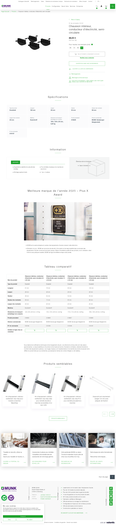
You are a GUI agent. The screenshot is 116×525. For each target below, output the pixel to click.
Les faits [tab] (15, 162)
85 (78, 47)
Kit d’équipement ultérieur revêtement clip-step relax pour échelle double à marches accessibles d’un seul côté (43, 401)
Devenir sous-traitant (72, 522)
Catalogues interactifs (23, 1)
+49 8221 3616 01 (46, 495)
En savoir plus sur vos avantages (72, 513)
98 (82, 47)
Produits (48, 6)
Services (72, 6)
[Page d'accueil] (5, 6)
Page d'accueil (5, 11)
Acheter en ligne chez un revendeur (87, 63)
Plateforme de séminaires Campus (54, 1)
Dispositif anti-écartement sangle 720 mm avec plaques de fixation (101, 399)
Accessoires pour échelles (39, 462)
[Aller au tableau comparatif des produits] (92, 44)
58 (70, 47)
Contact (90, 1)
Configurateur (56, 6)
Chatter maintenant (46, 498)
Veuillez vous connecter (87, 57)
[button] (97, 6)
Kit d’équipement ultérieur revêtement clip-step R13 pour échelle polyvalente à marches (72, 400)
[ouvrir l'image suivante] (112, 414)
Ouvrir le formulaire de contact (49, 497)
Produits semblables (58, 418)
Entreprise (79, 6)
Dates (42, 1)
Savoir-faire (65, 6)
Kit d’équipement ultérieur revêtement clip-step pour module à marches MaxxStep (14, 400)
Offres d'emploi (83, 1)
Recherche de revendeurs (70, 1)
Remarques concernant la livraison (44, 522)
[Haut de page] (112, 477)
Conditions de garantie (60, 522)
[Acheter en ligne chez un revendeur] (34, 330)
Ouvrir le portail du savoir (11, 462)
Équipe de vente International (96, 462)
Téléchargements (35, 1)
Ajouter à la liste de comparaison (82, 68)
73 (74, 47)
